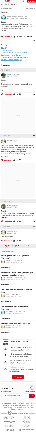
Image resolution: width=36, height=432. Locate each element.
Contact (32, 403)
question (32, 1)
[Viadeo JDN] (26, 426)
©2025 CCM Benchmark (18, 409)
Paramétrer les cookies (27, 405)
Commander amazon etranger (11, 55)
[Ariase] (9, 430)
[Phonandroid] (26, 430)
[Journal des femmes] (9, 418)
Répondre (11, 246)
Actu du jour (6, 392)
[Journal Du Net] (26, 418)
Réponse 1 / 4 (5, 70)
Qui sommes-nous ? (7, 403)
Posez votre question (24, 246)
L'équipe (14, 403)
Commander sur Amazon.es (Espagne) (14, 57)
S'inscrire (18, 377)
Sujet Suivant (29, 8)
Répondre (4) (8, 36)
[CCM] (7, 1)
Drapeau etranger (6, 50)
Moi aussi (19, 36)
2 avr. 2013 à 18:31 (25, 18)
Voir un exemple (29, 392)
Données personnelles (15, 405)
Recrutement (6, 405)
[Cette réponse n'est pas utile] (20, 95)
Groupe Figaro (29, 407)
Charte (10, 407)
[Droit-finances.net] (26, 422)
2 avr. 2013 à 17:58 (11, 142)
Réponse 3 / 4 (5, 201)
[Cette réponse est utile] (14, 95)
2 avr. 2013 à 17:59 (11, 207)
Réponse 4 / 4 (5, 227)
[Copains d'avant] (9, 426)
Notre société (21, 403)
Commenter (8, 94)
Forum (7, 4)
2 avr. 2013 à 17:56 (11, 76)
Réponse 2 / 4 (5, 135)
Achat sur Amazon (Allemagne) (11, 60)
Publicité (27, 403)
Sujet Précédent (7, 8)
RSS (15, 407)
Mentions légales (21, 407)
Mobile (13, 4)
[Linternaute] (9, 422)
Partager (29, 36)
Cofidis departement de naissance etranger (15, 53)
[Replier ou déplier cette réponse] (34, 70)
